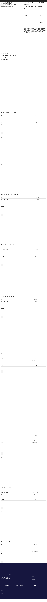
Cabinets (2, 590)
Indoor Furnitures (18, 588)
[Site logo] (23, 0)
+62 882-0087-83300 (7, 578)
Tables (2, 588)
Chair (1, 587)
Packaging (33, 579)
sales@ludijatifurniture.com (6, 579)
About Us (33, 576)
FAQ (32, 588)
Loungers (2, 593)
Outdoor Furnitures (19, 587)
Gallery (33, 582)
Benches (2, 591)
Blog (32, 587)
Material (33, 581)
